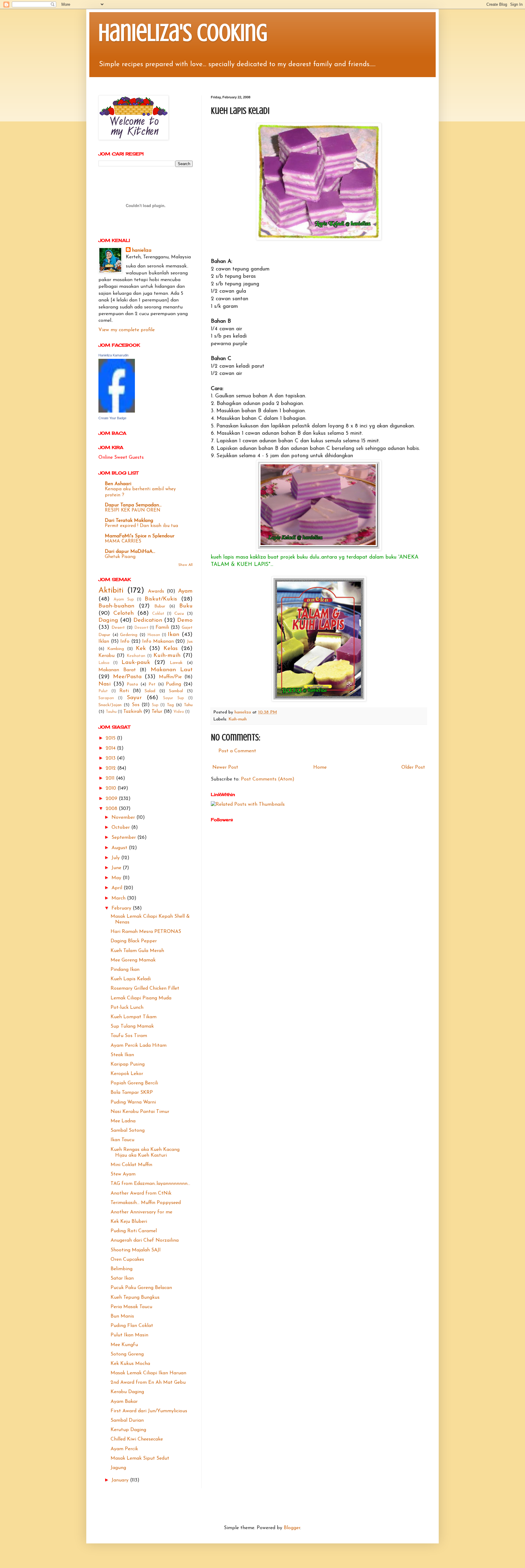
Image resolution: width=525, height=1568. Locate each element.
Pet (152, 684)
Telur (157, 711)
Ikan (173, 635)
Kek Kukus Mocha (130, 1363)
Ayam (185, 591)
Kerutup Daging (128, 1429)
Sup (155, 705)
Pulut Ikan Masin (129, 1335)
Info (124, 641)
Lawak (176, 663)
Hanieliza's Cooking (182, 32)
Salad (150, 691)
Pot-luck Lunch (127, 1007)
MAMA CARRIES (123, 541)
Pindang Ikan (125, 969)
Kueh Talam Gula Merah (137, 950)
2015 (111, 738)
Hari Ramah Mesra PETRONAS (146, 931)
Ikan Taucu (122, 1140)
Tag (170, 705)
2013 (111, 758)
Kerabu (106, 655)
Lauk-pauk (136, 662)
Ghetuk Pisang (120, 557)
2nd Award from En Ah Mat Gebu (148, 1382)
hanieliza (141, 250)
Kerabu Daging (127, 1391)
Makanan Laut (172, 670)
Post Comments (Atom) (267, 779)
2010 (112, 788)
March (119, 898)
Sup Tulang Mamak (132, 1026)
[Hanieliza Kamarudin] (116, 411)
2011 (111, 778)
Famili (162, 627)
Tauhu (111, 712)
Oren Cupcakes (127, 1259)
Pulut (103, 691)
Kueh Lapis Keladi (131, 979)
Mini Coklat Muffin (131, 1164)
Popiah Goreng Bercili (134, 1083)
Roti (124, 691)
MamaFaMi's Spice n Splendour (139, 536)
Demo (185, 620)
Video (178, 712)
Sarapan (106, 698)
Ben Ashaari (118, 483)
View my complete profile (126, 330)
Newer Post (225, 767)
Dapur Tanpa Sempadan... (133, 505)
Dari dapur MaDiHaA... (130, 551)
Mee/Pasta (127, 677)
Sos (135, 704)
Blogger (292, 1527)
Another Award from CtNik (141, 1193)
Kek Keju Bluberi (129, 1221)
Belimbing (121, 1269)
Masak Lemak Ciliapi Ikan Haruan (148, 1373)
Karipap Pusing (128, 1064)
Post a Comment (237, 751)
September (124, 837)
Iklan (103, 641)
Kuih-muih (237, 719)
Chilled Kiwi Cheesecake (137, 1439)
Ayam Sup (124, 599)
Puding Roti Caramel (134, 1231)
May (117, 878)
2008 (112, 808)
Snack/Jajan (110, 705)
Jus (190, 641)
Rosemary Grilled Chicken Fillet (145, 988)
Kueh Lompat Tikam (133, 1017)
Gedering (128, 635)
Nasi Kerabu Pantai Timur (140, 1111)
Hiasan (153, 635)
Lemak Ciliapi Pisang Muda (141, 998)
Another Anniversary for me (141, 1212)
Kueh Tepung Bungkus (135, 1297)
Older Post (413, 767)
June (117, 868)
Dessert (141, 628)
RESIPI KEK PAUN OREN (132, 510)
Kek (141, 648)
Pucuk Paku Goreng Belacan (141, 1287)
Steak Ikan (122, 1055)
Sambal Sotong (128, 1130)
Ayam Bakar (124, 1401)
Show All (185, 565)
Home (320, 767)
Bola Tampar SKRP (132, 1092)
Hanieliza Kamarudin (113, 355)
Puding (173, 684)
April (118, 888)
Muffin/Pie (170, 677)
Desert (118, 627)
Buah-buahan (116, 606)
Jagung (118, 1467)
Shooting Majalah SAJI (136, 1250)
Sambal (176, 691)
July (116, 857)
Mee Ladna (123, 1121)
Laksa (103, 663)
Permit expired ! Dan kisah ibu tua (141, 526)
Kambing (115, 649)
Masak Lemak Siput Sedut (140, 1458)
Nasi (104, 684)
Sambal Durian (127, 1420)
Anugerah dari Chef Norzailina (145, 1240)
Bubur (159, 606)
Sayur (134, 698)
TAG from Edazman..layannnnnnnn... (150, 1183)
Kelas (170, 648)
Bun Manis (122, 1316)
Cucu (179, 613)
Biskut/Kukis (161, 599)
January (121, 1480)
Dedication (147, 620)
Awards (156, 591)
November (124, 817)
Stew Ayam (123, 1174)
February (122, 908)
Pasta (132, 684)
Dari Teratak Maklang (129, 520)
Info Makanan (158, 641)
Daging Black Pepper (134, 941)
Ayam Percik (124, 1449)
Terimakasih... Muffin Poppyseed (146, 1202)
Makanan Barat (117, 670)
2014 (111, 748)
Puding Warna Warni (133, 1102)
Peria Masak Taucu (131, 1306)
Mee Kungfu (124, 1344)
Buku (186, 606)
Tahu (188, 705)
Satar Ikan (122, 1278)
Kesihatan (136, 656)
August (120, 847)
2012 (111, 768)
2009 (112, 798)
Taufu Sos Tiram (129, 1035)
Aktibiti (110, 590)
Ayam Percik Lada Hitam (138, 1045)
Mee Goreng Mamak (133, 960)
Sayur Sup (173, 698)
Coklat (158, 614)
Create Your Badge (112, 418)
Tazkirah (132, 711)
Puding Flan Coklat (132, 1325)
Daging (108, 620)
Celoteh (123, 613)
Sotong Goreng (127, 1354)
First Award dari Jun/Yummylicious (149, 1411)
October (121, 827)
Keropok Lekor (127, 1073)
